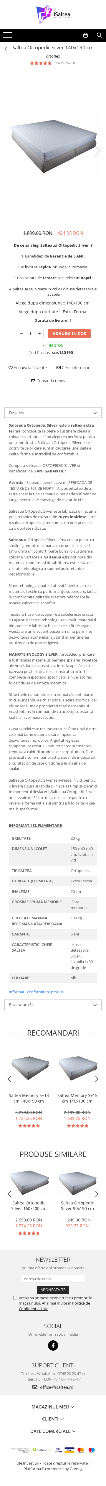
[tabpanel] (53, 144)
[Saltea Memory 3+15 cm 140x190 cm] (77, 1068)
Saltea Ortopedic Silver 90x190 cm (77, 1205)
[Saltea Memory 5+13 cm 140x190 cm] (28, 1068)
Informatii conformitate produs (36, 991)
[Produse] (8, 36)
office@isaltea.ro (56, 1387)
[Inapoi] (4, 49)
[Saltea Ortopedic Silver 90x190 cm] (77, 1183)
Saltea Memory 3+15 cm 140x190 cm (77, 1098)
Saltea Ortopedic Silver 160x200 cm (29, 1205)
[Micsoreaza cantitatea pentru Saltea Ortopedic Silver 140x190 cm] (21, 333)
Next (97, 151)
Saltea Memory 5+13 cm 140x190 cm (29, 1098)
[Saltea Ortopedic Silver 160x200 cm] (28, 1183)
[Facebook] (53, 1345)
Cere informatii (75, 367)
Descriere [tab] (17, 412)
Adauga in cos (69, 333)
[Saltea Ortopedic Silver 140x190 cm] (53, 144)
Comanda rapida (50, 380)
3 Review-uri (65, 62)
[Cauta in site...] (99, 35)
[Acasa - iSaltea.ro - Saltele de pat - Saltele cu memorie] (53, 14)
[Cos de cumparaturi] (85, 35)
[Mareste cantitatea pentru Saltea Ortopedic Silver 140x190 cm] (39, 333)
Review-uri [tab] (21, 1004)
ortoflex (53, 56)
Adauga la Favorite (30, 367)
